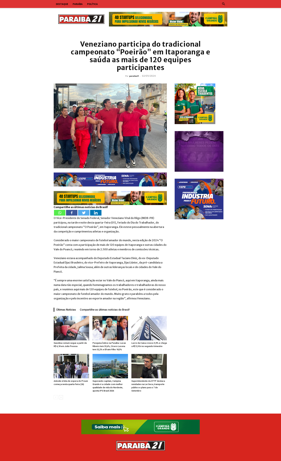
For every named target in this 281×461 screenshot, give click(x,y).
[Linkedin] (95, 213)
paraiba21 (134, 76)
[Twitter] (83, 213)
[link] (140, 33)
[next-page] (61, 397)
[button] (223, 4)
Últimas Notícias (66, 309)
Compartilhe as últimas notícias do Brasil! (105, 309)
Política (92, 4)
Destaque (62, 4)
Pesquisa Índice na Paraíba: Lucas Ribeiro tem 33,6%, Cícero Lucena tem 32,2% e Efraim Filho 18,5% (109, 346)
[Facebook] (71, 213)
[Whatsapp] (59, 213)
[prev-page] (56, 397)
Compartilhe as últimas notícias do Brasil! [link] (81, 207)
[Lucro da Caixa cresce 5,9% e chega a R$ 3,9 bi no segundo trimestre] (149, 328)
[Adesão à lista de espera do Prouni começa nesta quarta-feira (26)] (71, 366)
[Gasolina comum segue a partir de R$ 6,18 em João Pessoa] (71, 328)
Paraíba (78, 4)
